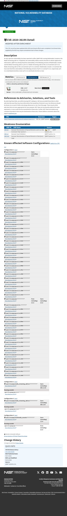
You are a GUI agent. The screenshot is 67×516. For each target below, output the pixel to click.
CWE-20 (6, 134)
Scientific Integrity (16, 494)
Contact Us (13, 486)
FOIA (52, 492)
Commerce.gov (40, 494)
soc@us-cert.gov (58, 484)
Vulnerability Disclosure (35, 492)
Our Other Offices (21, 486)
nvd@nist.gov (12, 113)
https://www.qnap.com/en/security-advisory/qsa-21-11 (19, 119)
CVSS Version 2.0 (44, 77)
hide (15, 150)
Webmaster (7, 486)
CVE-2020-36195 (9, 452)
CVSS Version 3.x (32, 77)
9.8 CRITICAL (46, 88)
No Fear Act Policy (46, 492)
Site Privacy (4, 492)
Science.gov (47, 494)
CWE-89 (6, 130)
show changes (19, 443)
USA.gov (53, 494)
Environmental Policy (59, 492)
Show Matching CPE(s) (10, 154)
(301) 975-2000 (7, 483)
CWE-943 (6, 136)
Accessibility (11, 492)
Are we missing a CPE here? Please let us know (15, 436)
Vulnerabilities (9, 31)
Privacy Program (19, 492)
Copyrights (26, 492)
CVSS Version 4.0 (20, 77)
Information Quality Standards (28, 494)
